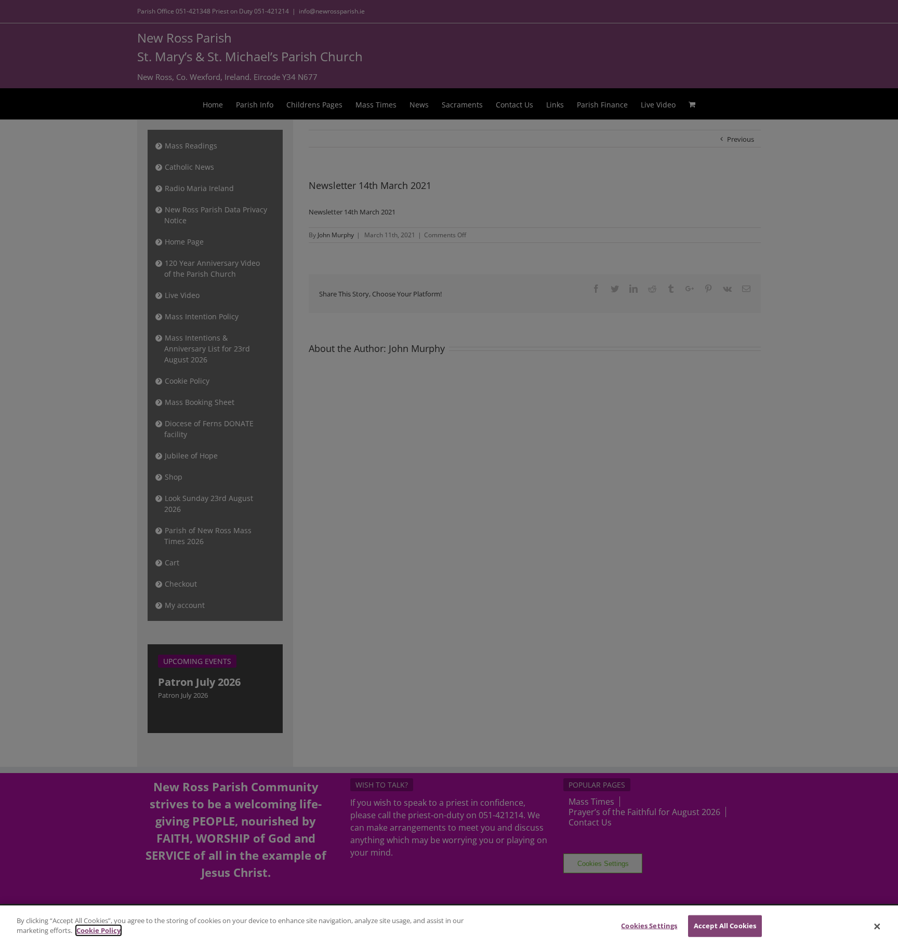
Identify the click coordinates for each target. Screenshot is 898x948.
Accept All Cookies (725, 925)
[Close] (877, 926)
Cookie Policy (98, 930)
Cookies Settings (649, 925)
